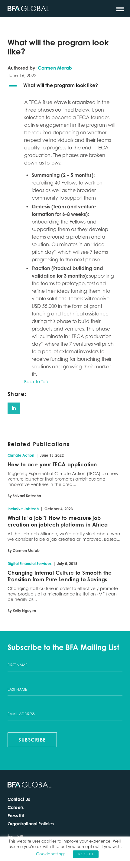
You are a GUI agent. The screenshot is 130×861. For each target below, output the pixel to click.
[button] (65, 86)
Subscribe (32, 740)
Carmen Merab (55, 68)
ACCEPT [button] (85, 854)
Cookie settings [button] (50, 853)
